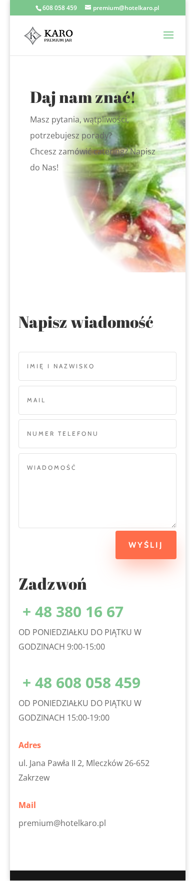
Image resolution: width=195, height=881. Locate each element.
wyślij (146, 545)
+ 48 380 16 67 (71, 611)
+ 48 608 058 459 (79, 682)
